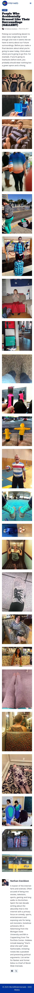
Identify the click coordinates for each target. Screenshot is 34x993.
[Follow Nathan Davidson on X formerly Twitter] (16, 971)
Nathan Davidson (12, 29)
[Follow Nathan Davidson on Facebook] (12, 971)
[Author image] (3, 29)
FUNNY (4, 10)
